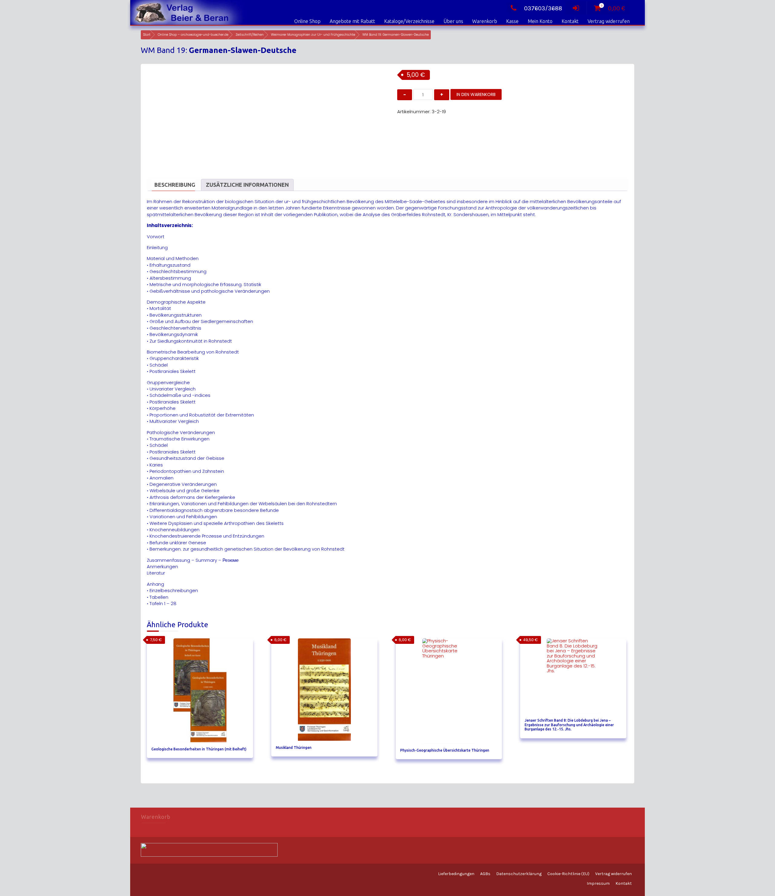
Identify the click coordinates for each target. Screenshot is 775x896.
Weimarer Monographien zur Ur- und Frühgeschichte (313, 34)
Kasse (512, 21)
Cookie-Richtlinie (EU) (568, 873)
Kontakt (570, 21)
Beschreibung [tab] (174, 185)
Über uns (453, 21)
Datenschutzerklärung (519, 873)
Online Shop (307, 21)
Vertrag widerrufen (609, 21)
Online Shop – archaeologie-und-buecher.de (193, 34)
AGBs (485, 873)
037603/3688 (543, 8)
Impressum (598, 883)
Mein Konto (540, 21)
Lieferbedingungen (456, 873)
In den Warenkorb (476, 94)
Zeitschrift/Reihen (250, 34)
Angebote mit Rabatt (352, 21)
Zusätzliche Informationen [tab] (247, 185)
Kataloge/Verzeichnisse (409, 21)
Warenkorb (484, 21)
